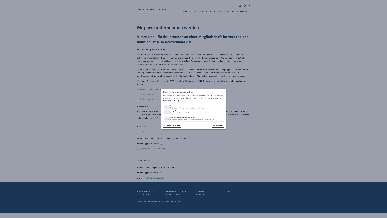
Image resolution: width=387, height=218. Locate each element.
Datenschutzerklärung (171, 101)
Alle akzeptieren (218, 125)
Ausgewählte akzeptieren (172, 125)
